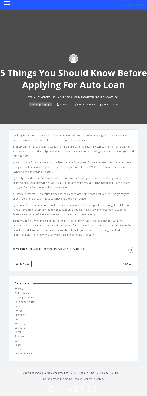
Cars (17, 306)
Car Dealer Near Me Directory (86, 378)
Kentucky (20, 323)
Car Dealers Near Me (133, 4)
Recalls (19, 332)
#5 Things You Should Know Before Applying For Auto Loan (50, 248)
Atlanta (19, 289)
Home (29, 96)
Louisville (20, 327)
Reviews (19, 336)
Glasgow (20, 314)
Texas (18, 345)
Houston (20, 319)
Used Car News (23, 353)
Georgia (19, 310)
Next (126, 263)
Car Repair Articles (25, 297)
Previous (23, 263)
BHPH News (22, 293)
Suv (17, 340)
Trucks (18, 349)
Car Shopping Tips (45, 96)
